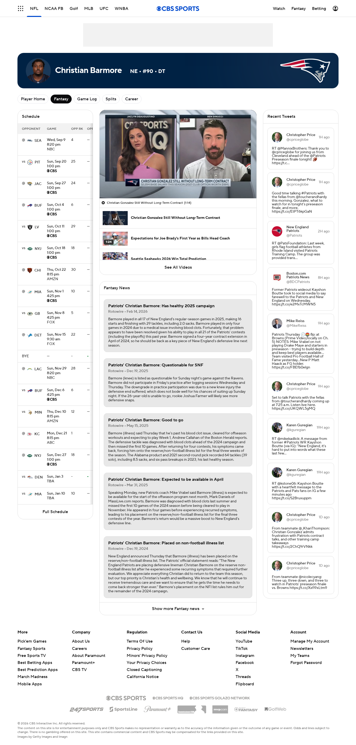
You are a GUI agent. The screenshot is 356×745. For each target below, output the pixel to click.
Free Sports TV (31, 655)
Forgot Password (306, 662)
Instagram (245, 655)
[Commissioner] (191, 707)
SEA (37, 140)
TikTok (242, 648)
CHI (37, 270)
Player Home (33, 99)
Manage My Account (309, 641)
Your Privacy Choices (146, 662)
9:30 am (56, 337)
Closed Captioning (144, 669)
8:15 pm (56, 272)
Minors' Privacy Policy (147, 655)
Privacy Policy (139, 648)
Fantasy (61, 99)
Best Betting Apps (34, 662)
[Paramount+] (157, 708)
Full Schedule (55, 511)
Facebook (245, 662)
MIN (38, 412)
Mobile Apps (29, 684)
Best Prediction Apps (37, 669)
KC (37, 434)
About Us (81, 641)
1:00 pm (56, 164)
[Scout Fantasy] (246, 709)
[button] (20, 8)
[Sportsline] (124, 708)
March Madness (32, 676)
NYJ (38, 249)
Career (131, 99)
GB (37, 313)
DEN (39, 477)
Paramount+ (83, 662)
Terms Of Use (140, 641)
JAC (37, 184)
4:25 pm (55, 294)
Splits (111, 99)
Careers (79, 648)
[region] (178, 154)
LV (37, 227)
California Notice (143, 676)
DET (38, 335)
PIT (37, 162)
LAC (38, 369)
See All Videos (178, 267)
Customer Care (195, 648)
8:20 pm (56, 142)
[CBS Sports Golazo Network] (219, 697)
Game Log (87, 99)
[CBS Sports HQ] (167, 697)
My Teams (299, 655)
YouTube (244, 641)
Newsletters (301, 648)
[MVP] (220, 707)
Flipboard (245, 684)
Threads (243, 676)
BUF (38, 205)
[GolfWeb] (275, 709)
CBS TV (79, 669)
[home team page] (29, 140)
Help (185, 641)
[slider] (178, 183)
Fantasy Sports (31, 648)
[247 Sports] (86, 708)
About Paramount (88, 655)
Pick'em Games (31, 641)
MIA (37, 292)
